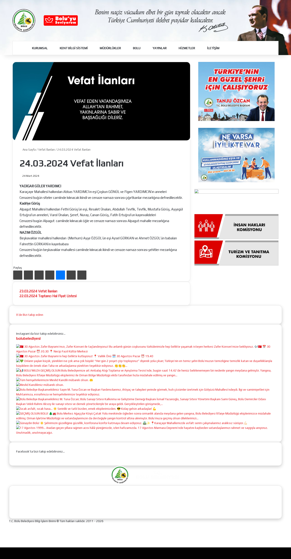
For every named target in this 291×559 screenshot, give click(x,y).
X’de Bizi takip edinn (29, 314)
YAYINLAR (159, 48)
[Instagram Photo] (145, 351)
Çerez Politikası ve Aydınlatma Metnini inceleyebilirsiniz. (157, 553)
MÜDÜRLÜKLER (110, 48)
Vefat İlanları (46, 149)
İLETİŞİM (212, 48)
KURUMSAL (39, 48)
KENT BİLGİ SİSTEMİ (73, 48)
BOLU (136, 48)
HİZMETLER (186, 48)
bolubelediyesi (28, 338)
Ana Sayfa (29, 149)
